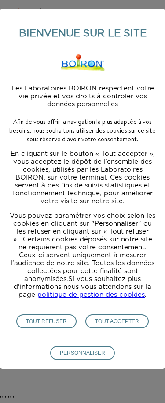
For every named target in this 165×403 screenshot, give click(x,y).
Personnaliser (82, 353)
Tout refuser (46, 321)
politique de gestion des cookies (91, 294)
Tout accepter (117, 321)
